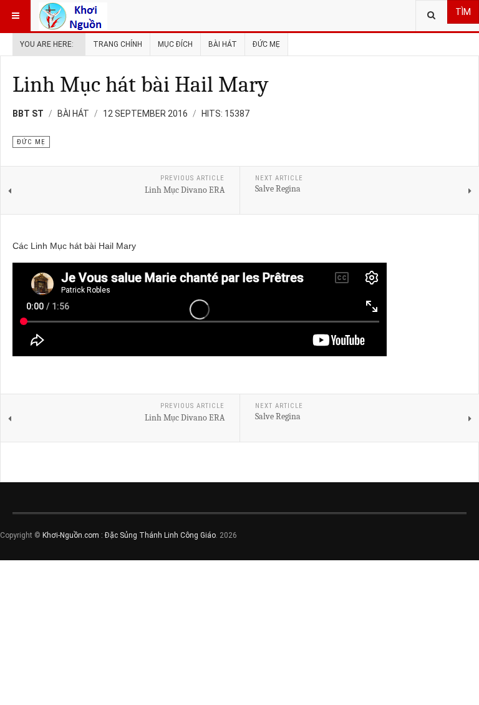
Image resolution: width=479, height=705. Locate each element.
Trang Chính (117, 44)
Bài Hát (222, 44)
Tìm (463, 12)
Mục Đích (175, 44)
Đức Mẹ (266, 44)
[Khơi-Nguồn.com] (73, 15)
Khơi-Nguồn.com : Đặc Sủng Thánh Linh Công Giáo (129, 535)
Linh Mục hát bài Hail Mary (140, 84)
